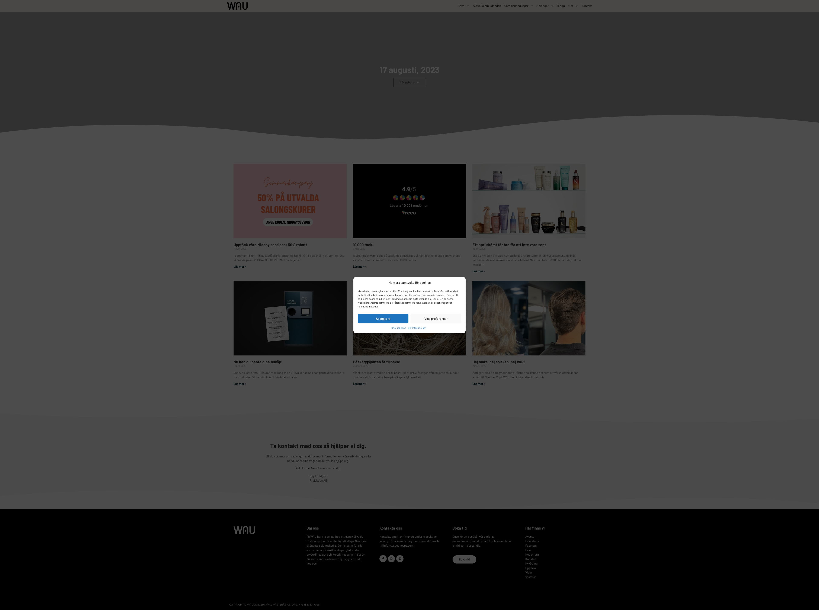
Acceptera (383, 318)
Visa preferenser (436, 318)
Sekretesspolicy (417, 327)
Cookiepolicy (398, 327)
